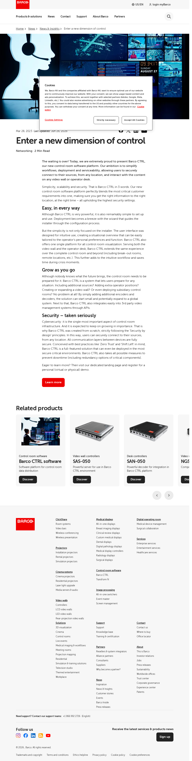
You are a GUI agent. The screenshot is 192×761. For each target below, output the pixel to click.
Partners (119, 16)
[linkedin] (136, 130)
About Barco (100, 16)
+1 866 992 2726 (76, 716)
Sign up (165, 737)
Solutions (61, 623)
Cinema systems (64, 572)
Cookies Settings (54, 120)
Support (81, 16)
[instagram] (18, 735)
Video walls (62, 600)
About (140, 647)
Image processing (105, 590)
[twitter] (128, 130)
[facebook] (121, 130)
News (51, 16)
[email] (144, 130)
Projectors (61, 548)
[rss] (40, 735)
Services (141, 539)
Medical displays (104, 519)
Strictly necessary (106, 120)
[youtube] (48, 735)
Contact (65, 16)
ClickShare (61, 519)
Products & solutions (29, 16)
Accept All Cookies (134, 120)
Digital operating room (149, 519)
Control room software (108, 570)
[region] (96, 103)
